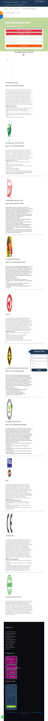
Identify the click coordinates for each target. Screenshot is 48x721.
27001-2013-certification (17, 621)
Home (6, 8)
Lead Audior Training (9, 12)
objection (38, 617)
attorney (12, 618)
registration (21, 618)
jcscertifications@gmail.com (19, 4)
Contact (18, 12)
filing (9, 618)
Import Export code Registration (29, 8)
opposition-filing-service (30, 617)
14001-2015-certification (34, 619)
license (35, 618)
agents (16, 618)
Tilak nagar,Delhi (11, 661)
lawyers (5, 618)
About (11, 8)
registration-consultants (19, 617)
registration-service (8, 617)
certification (12, 619)
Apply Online (24, 45)
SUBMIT (39, 370)
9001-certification (25, 619)
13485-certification (27, 621)
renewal (26, 618)
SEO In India (13, 712)
